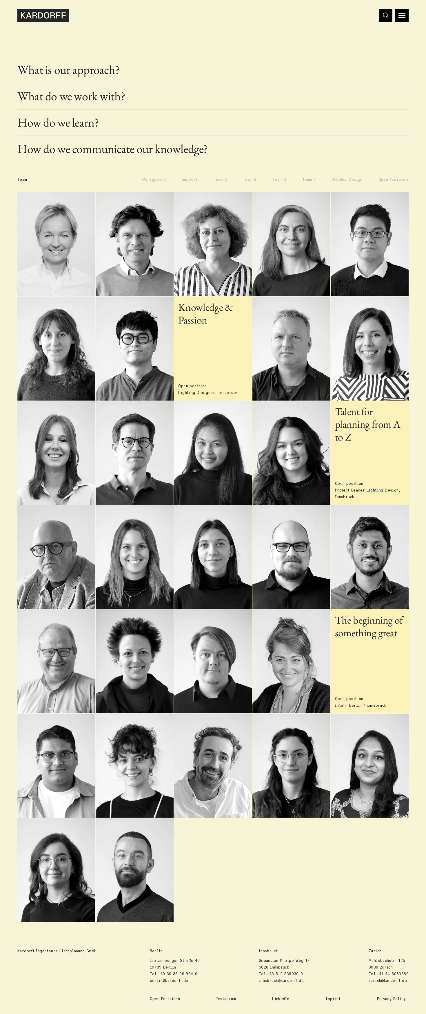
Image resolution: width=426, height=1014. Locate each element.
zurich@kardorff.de (388, 980)
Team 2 (249, 179)
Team (22, 179)
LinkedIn (280, 999)
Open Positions (393, 179)
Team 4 (309, 179)
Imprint (333, 999)
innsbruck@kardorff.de (281, 980)
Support (190, 179)
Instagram (226, 999)
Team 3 (279, 179)
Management (154, 179)
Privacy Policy (391, 999)
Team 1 (220, 179)
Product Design (347, 179)
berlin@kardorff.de (169, 980)
